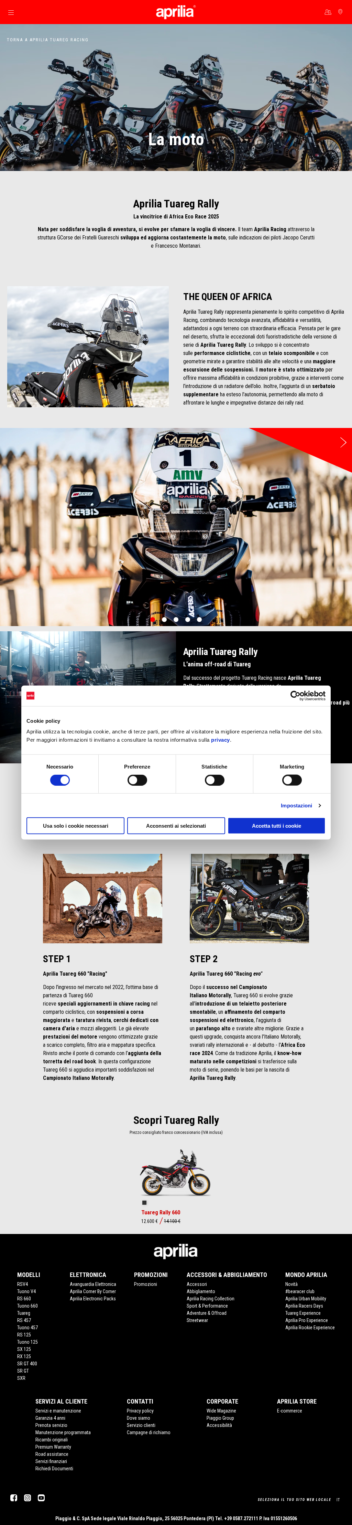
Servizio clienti (141, 1425)
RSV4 (22, 1284)
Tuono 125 (27, 1342)
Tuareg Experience (303, 1313)
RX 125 (24, 1356)
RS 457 (24, 1320)
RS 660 (24, 1298)
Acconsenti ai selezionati (176, 826)
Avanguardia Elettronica (93, 1284)
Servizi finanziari (51, 1461)
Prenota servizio (51, 1425)
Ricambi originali (51, 1439)
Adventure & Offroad (207, 1313)
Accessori (197, 1284)
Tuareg (23, 1313)
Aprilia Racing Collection (210, 1298)
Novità (291, 1284)
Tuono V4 (26, 1291)
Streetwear (197, 1320)
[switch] (137, 779)
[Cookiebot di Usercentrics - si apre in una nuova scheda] (295, 695)
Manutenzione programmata (63, 1432)
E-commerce (289, 1411)
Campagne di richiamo (148, 1432)
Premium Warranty (53, 1447)
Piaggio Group (220, 1418)
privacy (220, 740)
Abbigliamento (201, 1291)
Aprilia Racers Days (304, 1306)
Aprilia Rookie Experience (310, 1327)
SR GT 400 (27, 1363)
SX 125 (24, 1349)
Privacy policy (140, 1411)
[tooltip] (144, 1203)
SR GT (23, 1371)
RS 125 (24, 1335)
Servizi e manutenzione (58, 1411)
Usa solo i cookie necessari (75, 826)
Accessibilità (219, 1425)
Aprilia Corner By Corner (93, 1291)
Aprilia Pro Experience (306, 1320)
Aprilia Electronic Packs (93, 1298)
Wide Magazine (221, 1411)
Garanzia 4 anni (50, 1418)
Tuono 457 (27, 1327)
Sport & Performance (207, 1306)
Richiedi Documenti (54, 1468)
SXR (21, 1378)
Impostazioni (296, 805)
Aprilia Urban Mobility (305, 1298)
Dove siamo (138, 1418)
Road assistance (51, 1454)
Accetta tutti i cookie (276, 826)
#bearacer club (300, 1291)
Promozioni (145, 1284)
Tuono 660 (27, 1306)
